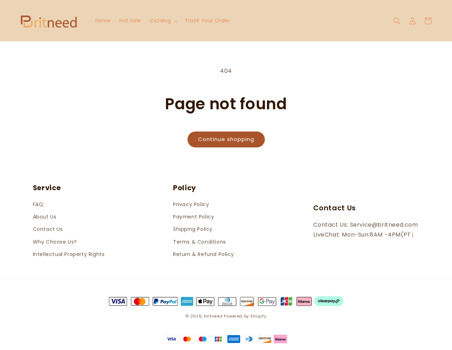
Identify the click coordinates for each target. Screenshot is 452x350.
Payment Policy (193, 216)
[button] (162, 20)
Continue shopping (226, 139)
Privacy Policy (191, 204)
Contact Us (48, 229)
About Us (44, 216)
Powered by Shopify (245, 316)
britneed (213, 316)
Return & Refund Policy (203, 254)
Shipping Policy (193, 229)
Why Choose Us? (55, 241)
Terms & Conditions (199, 241)
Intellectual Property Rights (69, 254)
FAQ (38, 204)
